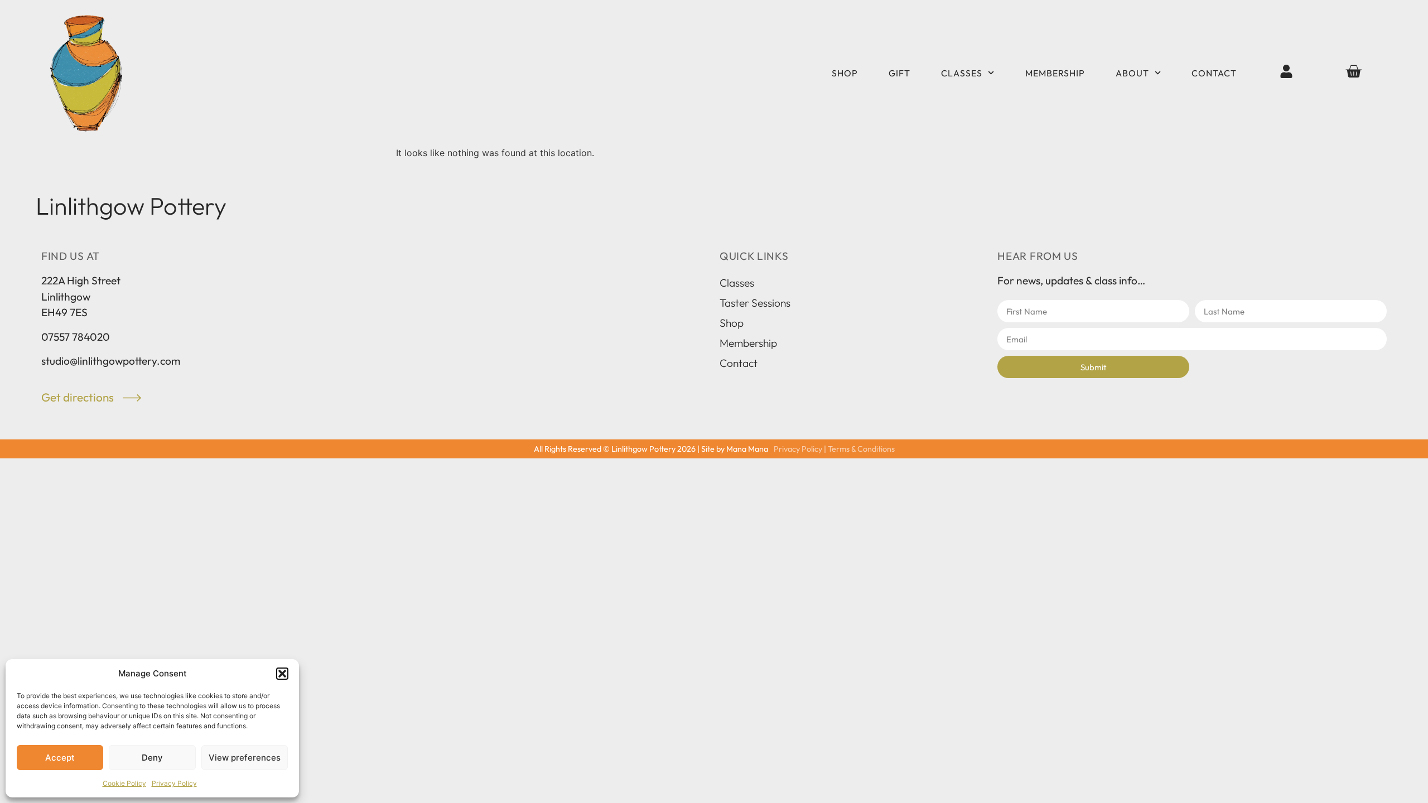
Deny (152, 757)
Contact (1214, 73)
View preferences (245, 757)
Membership (1055, 73)
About (1132, 73)
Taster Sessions (755, 302)
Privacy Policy (174, 783)
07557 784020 (75, 337)
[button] (282, 673)
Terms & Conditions (861, 449)
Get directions (78, 397)
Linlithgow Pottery (131, 206)
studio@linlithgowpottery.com (110, 360)
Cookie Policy (124, 783)
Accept (60, 757)
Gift (899, 73)
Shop (845, 73)
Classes (961, 73)
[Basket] (1353, 71)
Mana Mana (747, 449)
